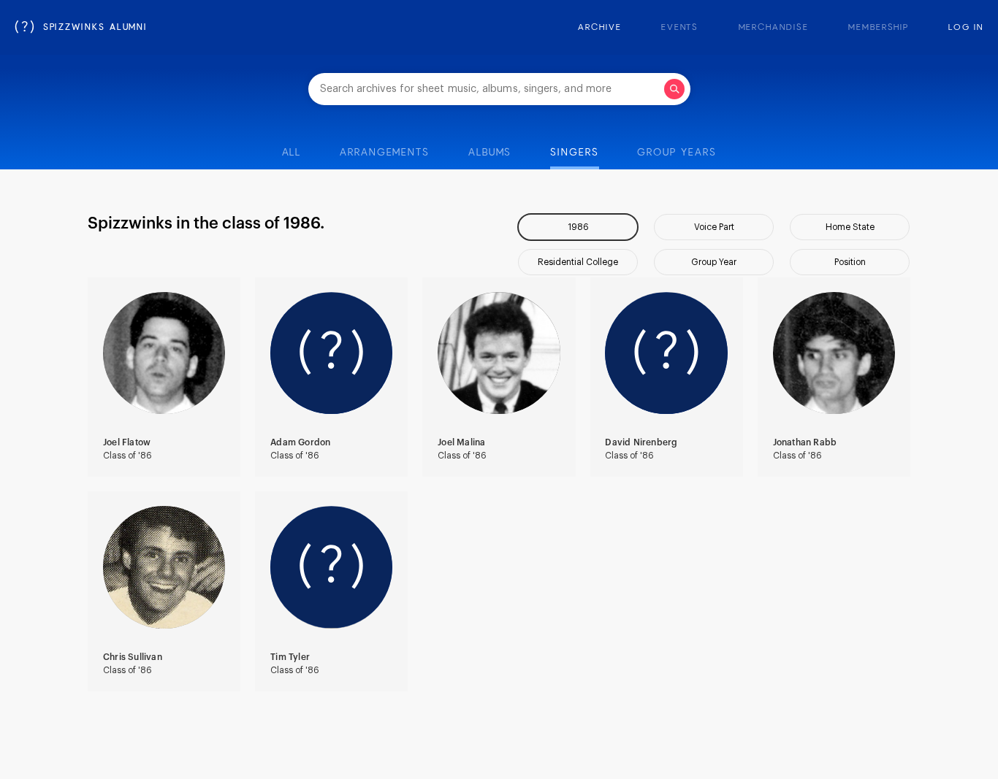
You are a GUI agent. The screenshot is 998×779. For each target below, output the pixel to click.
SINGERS (574, 152)
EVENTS (680, 27)
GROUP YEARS (676, 152)
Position (850, 262)
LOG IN (965, 27)
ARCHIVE (599, 27)
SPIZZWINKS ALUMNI (81, 27)
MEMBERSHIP (878, 27)
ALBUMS (490, 152)
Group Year (713, 262)
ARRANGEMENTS (385, 152)
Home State (850, 227)
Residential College (578, 262)
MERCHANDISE (774, 27)
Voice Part (714, 227)
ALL (292, 152)
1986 (578, 227)
